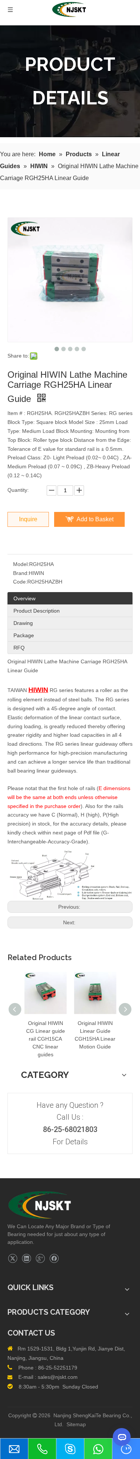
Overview (24, 598)
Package (23, 635)
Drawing (23, 623)
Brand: (21, 573)
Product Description (36, 611)
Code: (20, 582)
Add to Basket (95, 519)
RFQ (19, 648)
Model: (21, 564)
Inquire (28, 519)
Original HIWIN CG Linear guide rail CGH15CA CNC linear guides (45, 1038)
